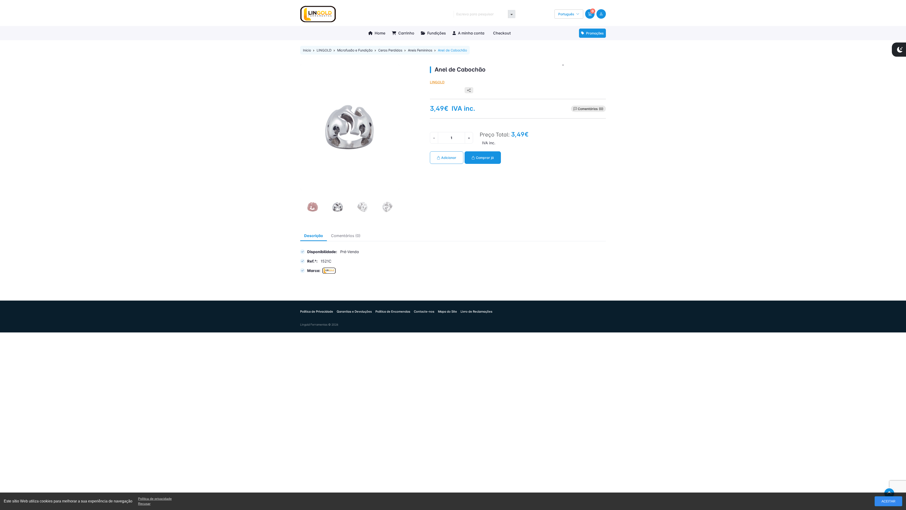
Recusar (144, 504)
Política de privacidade (155, 499)
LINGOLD (324, 50)
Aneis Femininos (420, 50)
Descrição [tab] (313, 235)
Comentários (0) (590, 109)
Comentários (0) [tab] (346, 235)
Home (379, 33)
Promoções (594, 33)
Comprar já (484, 158)
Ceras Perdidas (390, 50)
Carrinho (405, 33)
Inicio (307, 50)
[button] (590, 14)
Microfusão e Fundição (355, 50)
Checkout (501, 33)
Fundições (436, 33)
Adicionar (448, 158)
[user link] (601, 14)
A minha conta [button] (470, 33)
